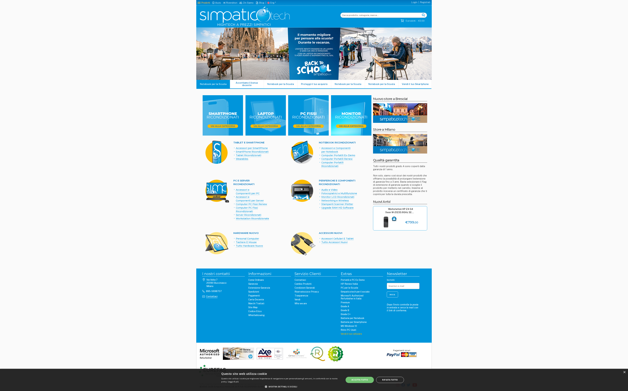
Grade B (345, 310)
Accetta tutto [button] (359, 379)
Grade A (345, 306)
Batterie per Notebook (352, 318)
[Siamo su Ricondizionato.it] (335, 354)
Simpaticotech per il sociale (355, 291)
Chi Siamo (248, 2)
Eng (272, 2)
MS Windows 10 (349, 326)
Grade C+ (345, 314)
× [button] (624, 372)
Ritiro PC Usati (348, 330)
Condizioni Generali (305, 287)
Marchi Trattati (256, 303)
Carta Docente (256, 299)
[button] (281, 387)
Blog (261, 2)
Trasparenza (301, 295)
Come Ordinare (256, 280)
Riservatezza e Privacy (307, 291)
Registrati (425, 2)
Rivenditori (231, 2)
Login (414, 2)
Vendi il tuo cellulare (351, 334)
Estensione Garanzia (259, 287)
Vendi (297, 299)
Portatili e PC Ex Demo (353, 280)
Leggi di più (233, 381)
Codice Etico (255, 311)
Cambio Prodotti (303, 284)
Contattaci (212, 296)
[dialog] (314, 380)
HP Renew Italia (349, 284)
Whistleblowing (256, 315)
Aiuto (218, 2)
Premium (345, 302)
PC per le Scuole (349, 287)
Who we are (301, 303)
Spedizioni (253, 291)
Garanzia (253, 284)
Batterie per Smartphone (354, 322)
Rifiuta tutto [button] (390, 379)
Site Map (253, 307)
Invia (392, 295)
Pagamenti (254, 295)
